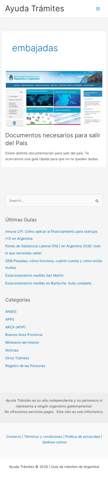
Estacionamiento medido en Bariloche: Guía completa (48, 283)
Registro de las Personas (25, 366)
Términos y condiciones (43, 437)
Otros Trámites (17, 358)
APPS (9, 319)
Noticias (11, 350)
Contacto (13, 437)
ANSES (11, 312)
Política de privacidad (82, 437)
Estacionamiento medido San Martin (34, 275)
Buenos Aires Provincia (23, 335)
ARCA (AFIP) (15, 327)
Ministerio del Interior (22, 342)
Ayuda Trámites (34, 8)
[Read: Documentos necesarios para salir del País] (54, 98)
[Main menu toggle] (98, 9)
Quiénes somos (54, 442)
